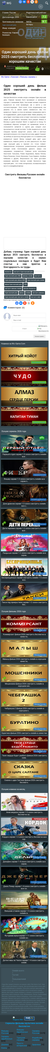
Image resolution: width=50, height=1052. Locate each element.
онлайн (28, 293)
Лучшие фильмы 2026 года (13, 611)
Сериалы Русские (39, 382)
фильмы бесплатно (30, 288)
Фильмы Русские (22, 68)
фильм (22, 293)
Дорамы (5, 1044)
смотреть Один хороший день (23, 272)
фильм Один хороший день (13, 284)
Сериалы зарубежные (6, 1037)
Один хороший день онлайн (35, 280)
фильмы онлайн (28, 276)
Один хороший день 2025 (13, 276)
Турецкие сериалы (21, 1039)
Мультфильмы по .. (38, 362)
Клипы (4, 1048)
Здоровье (36, 1044)
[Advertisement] (25, 209)
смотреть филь (36, 297)
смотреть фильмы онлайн (13, 288)
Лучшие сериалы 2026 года (13, 431)
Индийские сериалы (37, 1039)
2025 (25, 284)
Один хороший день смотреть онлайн (17, 297)
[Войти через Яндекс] (28, 2)
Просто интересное (22, 1044)
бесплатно (8, 272)
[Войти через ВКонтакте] (24, 2)
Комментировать (39, 336)
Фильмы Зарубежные (22, 1031)
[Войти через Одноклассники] (36, 2)
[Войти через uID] (20, 2)
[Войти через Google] (32, 2)
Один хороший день (11, 293)
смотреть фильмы (38, 293)
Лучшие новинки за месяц (13, 789)
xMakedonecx (11, 66)
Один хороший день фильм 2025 (15, 280)
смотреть (38, 276)
